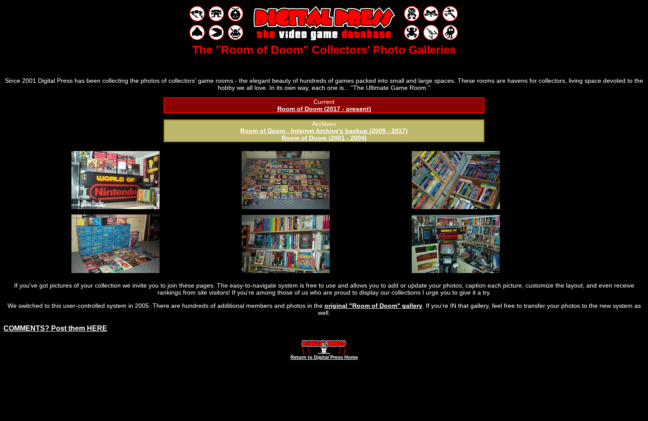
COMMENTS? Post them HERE (55, 328)
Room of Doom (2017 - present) (324, 108)
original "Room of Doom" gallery (373, 305)
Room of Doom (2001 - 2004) (324, 137)
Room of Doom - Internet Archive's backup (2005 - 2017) (324, 130)
